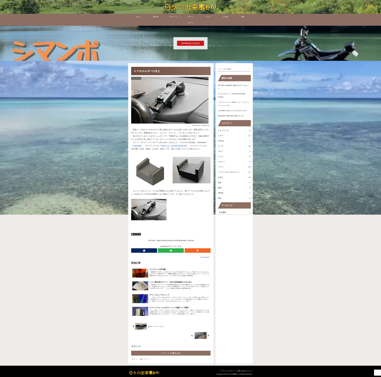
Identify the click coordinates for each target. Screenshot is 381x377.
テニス (234, 156)
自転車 (234, 193)
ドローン (234, 162)
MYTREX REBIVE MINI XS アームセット (233, 87)
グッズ (234, 146)
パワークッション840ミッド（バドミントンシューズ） (233, 103)
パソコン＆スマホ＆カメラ (234, 172)
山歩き (234, 177)
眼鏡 (234, 188)
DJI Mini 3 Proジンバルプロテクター (232, 111)
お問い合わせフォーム (244, 371)
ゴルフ (234, 151)
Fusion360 (137, 146)
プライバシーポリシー (228, 371)
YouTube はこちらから (190, 43)
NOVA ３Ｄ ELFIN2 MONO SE (174, 146)
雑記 (234, 198)
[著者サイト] (144, 250)
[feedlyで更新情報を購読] (171, 250)
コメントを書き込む (171, 353)
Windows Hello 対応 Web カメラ (231, 116)
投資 (234, 182)
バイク (234, 167)
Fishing (234, 141)
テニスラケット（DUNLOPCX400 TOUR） (231, 95)
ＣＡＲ (234, 136)
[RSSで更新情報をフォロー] (198, 250)
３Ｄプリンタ (136, 234)
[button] (249, 69)
